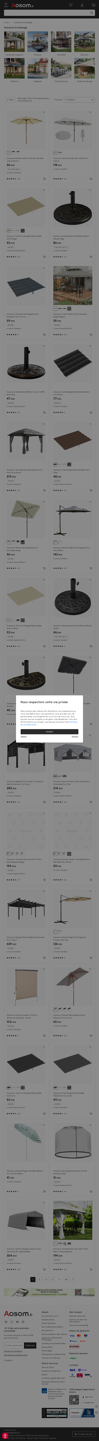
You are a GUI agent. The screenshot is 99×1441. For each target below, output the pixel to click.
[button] (5, 1436)
